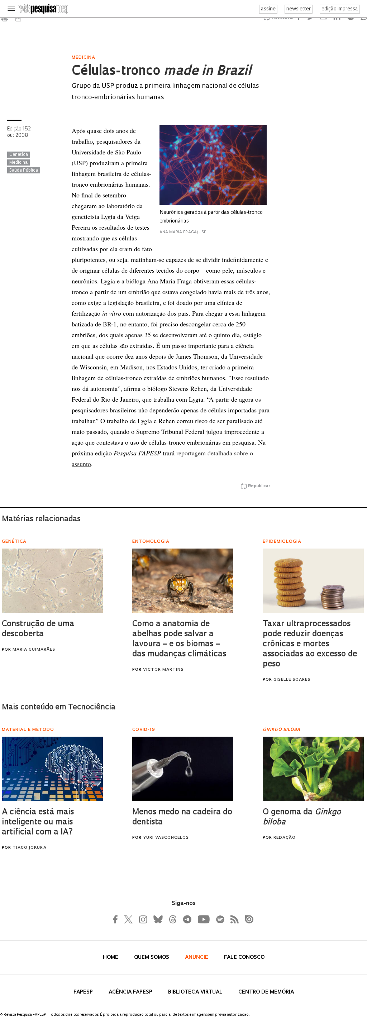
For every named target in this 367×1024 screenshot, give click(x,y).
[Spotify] (219, 919)
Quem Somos (152, 957)
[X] (128, 919)
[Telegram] (186, 919)
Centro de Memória (266, 992)
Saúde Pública (23, 170)
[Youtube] (203, 919)
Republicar (259, 486)
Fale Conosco (244, 957)
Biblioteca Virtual (196, 992)
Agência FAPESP (131, 992)
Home (111, 957)
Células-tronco (161, 71)
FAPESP (83, 992)
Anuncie (197, 957)
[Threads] (172, 919)
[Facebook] (117, 919)
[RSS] (232, 919)
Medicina (18, 163)
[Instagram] (142, 919)
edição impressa (339, 9)
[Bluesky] (157, 919)
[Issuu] (247, 919)
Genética (18, 155)
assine (268, 9)
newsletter (298, 9)
